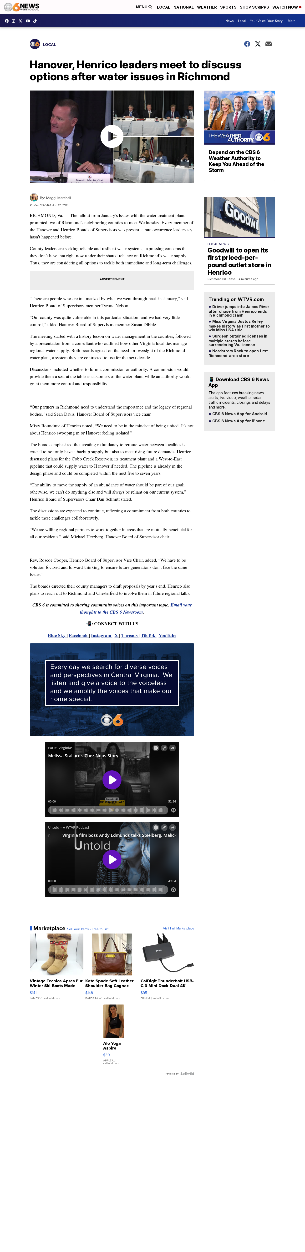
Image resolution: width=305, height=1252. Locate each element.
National (183, 7)
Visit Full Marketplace (178, 928)
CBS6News (8, 21)
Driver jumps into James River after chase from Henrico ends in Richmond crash (238, 311)
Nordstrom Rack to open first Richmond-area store (238, 353)
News (229, 20)
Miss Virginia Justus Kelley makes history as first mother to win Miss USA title (239, 325)
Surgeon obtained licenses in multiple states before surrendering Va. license (237, 340)
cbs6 (15, 21)
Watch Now (285, 7)
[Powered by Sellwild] (187, 1073)
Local (163, 7)
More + (293, 20)
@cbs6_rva (36, 21)
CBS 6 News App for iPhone (238, 421)
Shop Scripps (254, 7)
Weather (207, 7)
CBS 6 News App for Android (239, 414)
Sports (228, 7)
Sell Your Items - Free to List (87, 929)
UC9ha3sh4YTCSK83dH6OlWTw (29, 21)
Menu (142, 7)
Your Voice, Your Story (266, 20)
